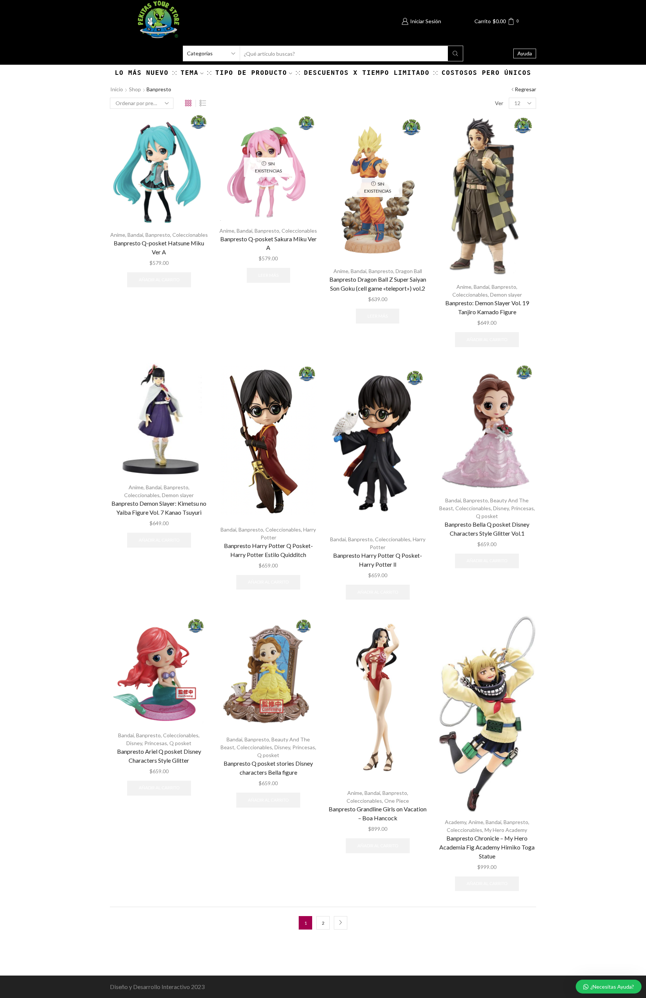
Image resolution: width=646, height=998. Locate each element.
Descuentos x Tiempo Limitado (367, 72)
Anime (117, 235)
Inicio (116, 89)
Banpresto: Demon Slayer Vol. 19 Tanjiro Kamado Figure (487, 307)
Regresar (525, 89)
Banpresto (157, 235)
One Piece (396, 801)
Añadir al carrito (159, 279)
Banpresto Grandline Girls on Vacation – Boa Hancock (378, 813)
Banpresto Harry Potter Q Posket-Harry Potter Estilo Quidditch (268, 550)
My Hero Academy (506, 830)
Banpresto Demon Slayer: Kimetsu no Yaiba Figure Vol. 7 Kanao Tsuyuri (158, 508)
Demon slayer (506, 294)
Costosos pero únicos (486, 72)
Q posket (487, 516)
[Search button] (455, 53)
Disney (501, 508)
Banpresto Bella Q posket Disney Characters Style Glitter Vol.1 (486, 529)
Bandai (135, 235)
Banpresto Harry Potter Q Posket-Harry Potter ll (377, 560)
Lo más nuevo (142, 72)
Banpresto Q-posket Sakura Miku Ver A (268, 243)
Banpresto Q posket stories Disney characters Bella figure (268, 768)
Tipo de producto (251, 72)
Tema (190, 72)
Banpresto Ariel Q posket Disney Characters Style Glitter (159, 756)
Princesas (522, 508)
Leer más (268, 275)
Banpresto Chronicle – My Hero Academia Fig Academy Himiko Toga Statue (487, 847)
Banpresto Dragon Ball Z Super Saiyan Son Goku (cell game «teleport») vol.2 (377, 284)
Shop (135, 89)
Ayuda (524, 53)
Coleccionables (190, 235)
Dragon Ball (409, 271)
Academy (455, 822)
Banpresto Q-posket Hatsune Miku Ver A (159, 247)
